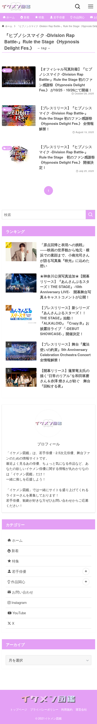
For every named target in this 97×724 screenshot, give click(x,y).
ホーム (17, 540)
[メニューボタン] (90, 6)
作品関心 (17, 581)
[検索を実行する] (90, 214)
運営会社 (81, 709)
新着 (15, 550)
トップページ (18, 709)
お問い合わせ (22, 592)
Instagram (19, 602)
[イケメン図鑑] (16, 6)
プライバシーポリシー (44, 709)
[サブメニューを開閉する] (85, 571)
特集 (15, 560)
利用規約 (67, 709)
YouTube (19, 612)
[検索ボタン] (77, 6)
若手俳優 (18, 571)
